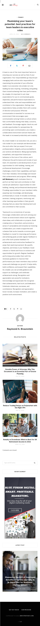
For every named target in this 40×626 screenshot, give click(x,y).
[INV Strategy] (14, 5)
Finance (20, 17)
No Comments (25, 34)
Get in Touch (14, 610)
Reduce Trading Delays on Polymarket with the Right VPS (20, 407)
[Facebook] (10, 65)
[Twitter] (17, 65)
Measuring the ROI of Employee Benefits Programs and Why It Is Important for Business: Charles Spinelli (20, 581)
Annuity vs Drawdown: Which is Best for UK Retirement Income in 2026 (20, 440)
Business (20, 573)
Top (20, 621)
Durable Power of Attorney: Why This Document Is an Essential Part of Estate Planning (20, 371)
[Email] (29, 65)
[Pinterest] (23, 65)
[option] (20, 571)
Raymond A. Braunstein (20, 328)
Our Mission (26, 610)
